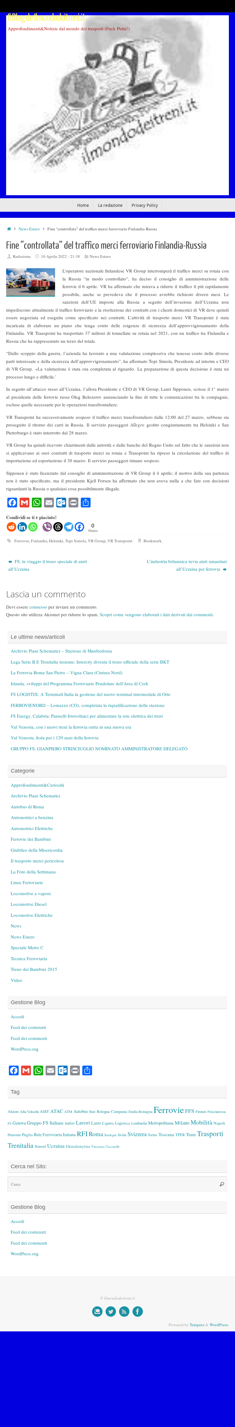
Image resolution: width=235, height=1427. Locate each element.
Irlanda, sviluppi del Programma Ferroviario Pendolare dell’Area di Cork (79, 683)
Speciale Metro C (27, 947)
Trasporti (210, 1133)
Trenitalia (20, 1145)
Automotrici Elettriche (32, 828)
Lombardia (139, 1123)
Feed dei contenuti (28, 1027)
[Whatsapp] (33, 527)
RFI (82, 1133)
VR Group (97, 540)
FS (9, 1123)
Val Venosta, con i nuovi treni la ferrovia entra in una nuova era (71, 727)
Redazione (22, 256)
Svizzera (137, 1134)
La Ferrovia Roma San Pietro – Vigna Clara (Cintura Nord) (66, 672)
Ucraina (56, 1145)
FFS (189, 1110)
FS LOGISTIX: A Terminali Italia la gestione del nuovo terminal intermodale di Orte (90, 694)
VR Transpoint (119, 540)
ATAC (56, 1111)
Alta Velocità (29, 1111)
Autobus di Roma (27, 806)
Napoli (219, 1123)
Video (16, 980)
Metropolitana (160, 1123)
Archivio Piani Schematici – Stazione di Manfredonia (61, 651)
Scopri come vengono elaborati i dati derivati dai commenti (156, 614)
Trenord (40, 1146)
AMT (44, 1111)
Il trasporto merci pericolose (37, 861)
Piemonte (14, 1134)
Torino (152, 1134)
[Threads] (58, 527)
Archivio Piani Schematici (35, 795)
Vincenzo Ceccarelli (105, 1146)
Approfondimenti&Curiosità (37, 785)
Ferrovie (21, 540)
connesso (38, 607)
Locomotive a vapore (31, 893)
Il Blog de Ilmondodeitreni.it (46, 17)
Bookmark (153, 540)
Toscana (166, 1134)
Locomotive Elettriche (32, 915)
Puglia (27, 1134)
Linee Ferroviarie (27, 882)
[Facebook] (79, 527)
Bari (92, 1111)
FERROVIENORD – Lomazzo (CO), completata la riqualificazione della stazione (88, 705)
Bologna (103, 1111)
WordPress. (219, 1324)
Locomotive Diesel (29, 904)
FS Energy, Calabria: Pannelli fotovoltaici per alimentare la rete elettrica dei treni (87, 716)
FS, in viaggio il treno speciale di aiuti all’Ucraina (47, 565)
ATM (68, 1111)
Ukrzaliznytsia (78, 1146)
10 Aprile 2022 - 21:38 (60, 256)
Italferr (70, 1123)
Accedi (17, 1016)
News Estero (29, 229)
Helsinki (56, 540)
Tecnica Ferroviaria (29, 958)
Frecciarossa (216, 1111)
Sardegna (110, 1135)
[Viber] (47, 527)
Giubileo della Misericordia (37, 850)
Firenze (201, 1111)
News (16, 926)
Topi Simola (75, 540)
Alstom (13, 1111)
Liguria (108, 1123)
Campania (119, 1111)
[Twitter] (111, 1311)
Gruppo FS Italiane (45, 1122)
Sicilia (122, 1134)
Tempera (197, 1324)
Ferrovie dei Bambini (31, 839)
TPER (180, 1134)
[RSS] (124, 1311)
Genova (19, 1123)
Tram (191, 1134)
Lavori (83, 1122)
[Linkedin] (22, 527)
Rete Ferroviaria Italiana (55, 1134)
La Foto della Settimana (33, 872)
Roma (96, 1134)
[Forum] (97, 1311)
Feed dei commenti (29, 1038)
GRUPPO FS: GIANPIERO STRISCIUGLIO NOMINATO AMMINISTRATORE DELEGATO (99, 748)
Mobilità (201, 1122)
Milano (182, 1122)
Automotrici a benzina (32, 817)
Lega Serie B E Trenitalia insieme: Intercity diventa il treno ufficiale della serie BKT (90, 662)
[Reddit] (11, 527)
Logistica (122, 1123)
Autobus (80, 1111)
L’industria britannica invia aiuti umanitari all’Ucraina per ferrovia (187, 565)
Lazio (96, 1123)
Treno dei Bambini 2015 (34, 969)
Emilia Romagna (140, 1111)
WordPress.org (25, 1049)
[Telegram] (68, 527)
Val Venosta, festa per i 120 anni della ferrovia (55, 737)
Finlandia (39, 540)
